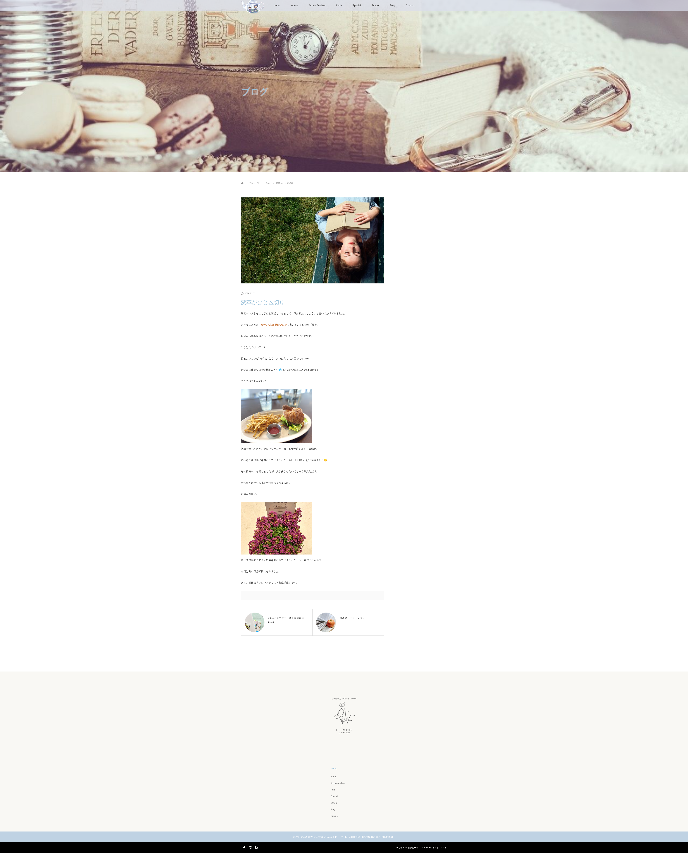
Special (357, 5)
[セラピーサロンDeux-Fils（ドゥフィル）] (344, 750)
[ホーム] (242, 179)
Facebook (243, 847)
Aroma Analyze (317, 5)
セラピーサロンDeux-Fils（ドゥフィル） (427, 847)
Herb (339, 5)
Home (277, 5)
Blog (392, 5)
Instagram (250, 847)
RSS (256, 847)
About (294, 5)
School (375, 5)
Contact (410, 5)
